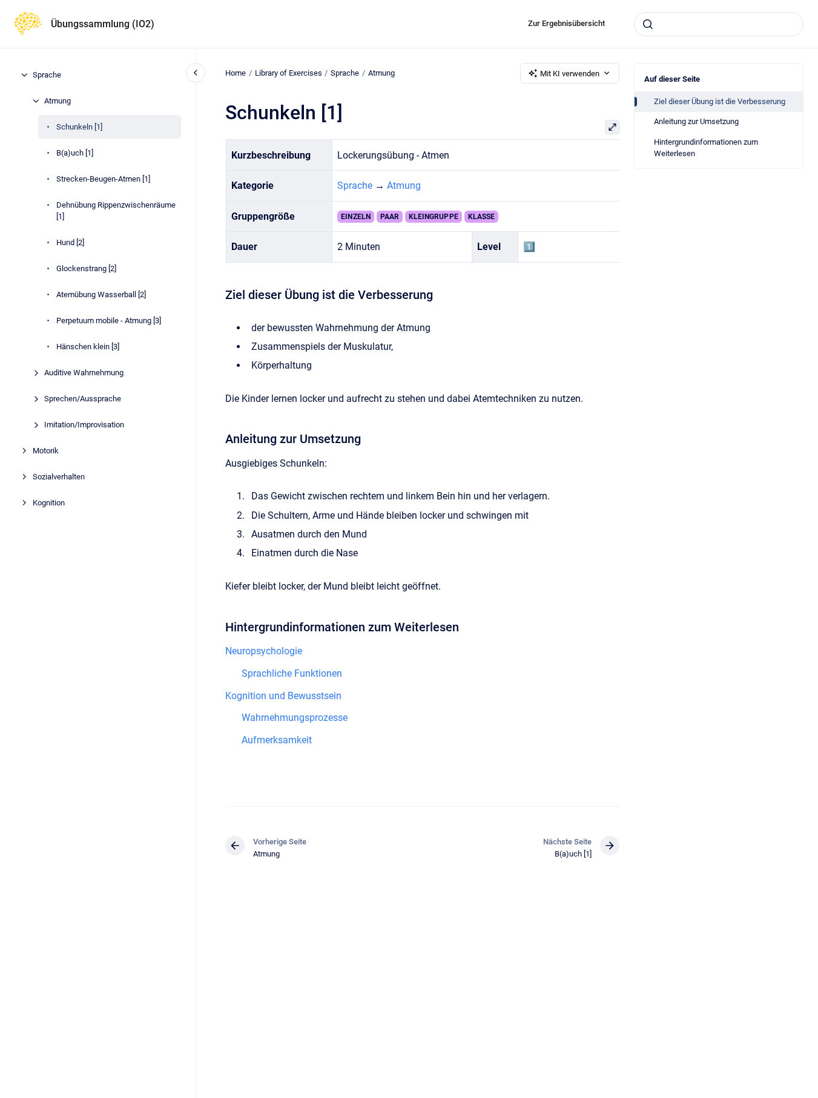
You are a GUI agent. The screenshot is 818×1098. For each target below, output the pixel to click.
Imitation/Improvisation (84, 424)
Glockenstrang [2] (86, 268)
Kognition (49, 502)
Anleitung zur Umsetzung (696, 121)
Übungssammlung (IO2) (102, 24)
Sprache (47, 74)
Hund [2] (70, 242)
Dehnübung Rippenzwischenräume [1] (116, 211)
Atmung (57, 100)
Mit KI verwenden (569, 73)
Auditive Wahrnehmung (84, 372)
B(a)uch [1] (74, 152)
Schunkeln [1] (79, 126)
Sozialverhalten (59, 476)
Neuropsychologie (263, 651)
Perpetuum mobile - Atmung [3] (108, 320)
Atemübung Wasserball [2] (101, 294)
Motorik (46, 450)
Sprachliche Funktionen (292, 673)
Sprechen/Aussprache (82, 398)
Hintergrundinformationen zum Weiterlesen (706, 148)
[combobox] (719, 24)
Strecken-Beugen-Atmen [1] (103, 178)
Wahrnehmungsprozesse (295, 717)
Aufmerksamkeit (277, 740)
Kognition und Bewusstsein (283, 696)
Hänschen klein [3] (87, 346)
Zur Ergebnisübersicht (566, 23)
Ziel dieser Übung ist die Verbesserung (719, 101)
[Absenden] (648, 24)
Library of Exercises (288, 72)
